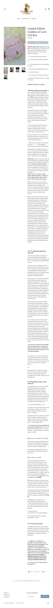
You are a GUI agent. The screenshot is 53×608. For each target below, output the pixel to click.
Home (18, 18)
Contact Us (6, 592)
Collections (33, 18)
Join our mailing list (32, 593)
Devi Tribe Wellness (11, 602)
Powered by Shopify (20, 602)
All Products (6, 597)
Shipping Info (7, 594)
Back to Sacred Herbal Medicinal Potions (27, 580)
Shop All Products (25, 18)
